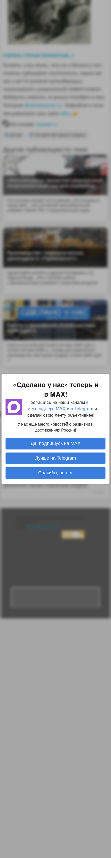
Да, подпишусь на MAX (56, 443)
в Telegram (82, 408)
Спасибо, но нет (55, 473)
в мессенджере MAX (58, 405)
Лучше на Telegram (55, 458)
